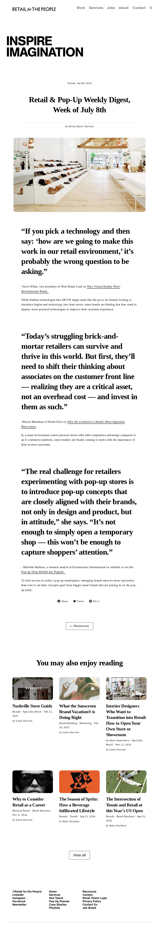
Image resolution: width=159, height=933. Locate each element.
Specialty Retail (32, 711)
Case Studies (57, 904)
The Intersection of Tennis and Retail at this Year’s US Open (124, 805)
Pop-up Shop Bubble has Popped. (43, 571)
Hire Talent (56, 898)
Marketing (86, 723)
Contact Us (90, 904)
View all (79, 855)
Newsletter (19, 904)
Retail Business (41, 810)
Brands (16, 711)
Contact (139, 8)
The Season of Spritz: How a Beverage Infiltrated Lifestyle (78, 805)
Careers (88, 895)
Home (53, 891)
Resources (81, 626)
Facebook (18, 901)
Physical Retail (21, 810)
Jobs (111, 8)
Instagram (18, 898)
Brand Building (68, 723)
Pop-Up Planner (59, 901)
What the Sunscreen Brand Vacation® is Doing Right (77, 712)
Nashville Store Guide (32, 706)
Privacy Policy (92, 901)
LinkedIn (18, 895)
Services (96, 8)
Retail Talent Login (95, 898)
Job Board (89, 908)
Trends (71, 83)
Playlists (54, 908)
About (124, 8)
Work (81, 8)
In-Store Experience (118, 740)
